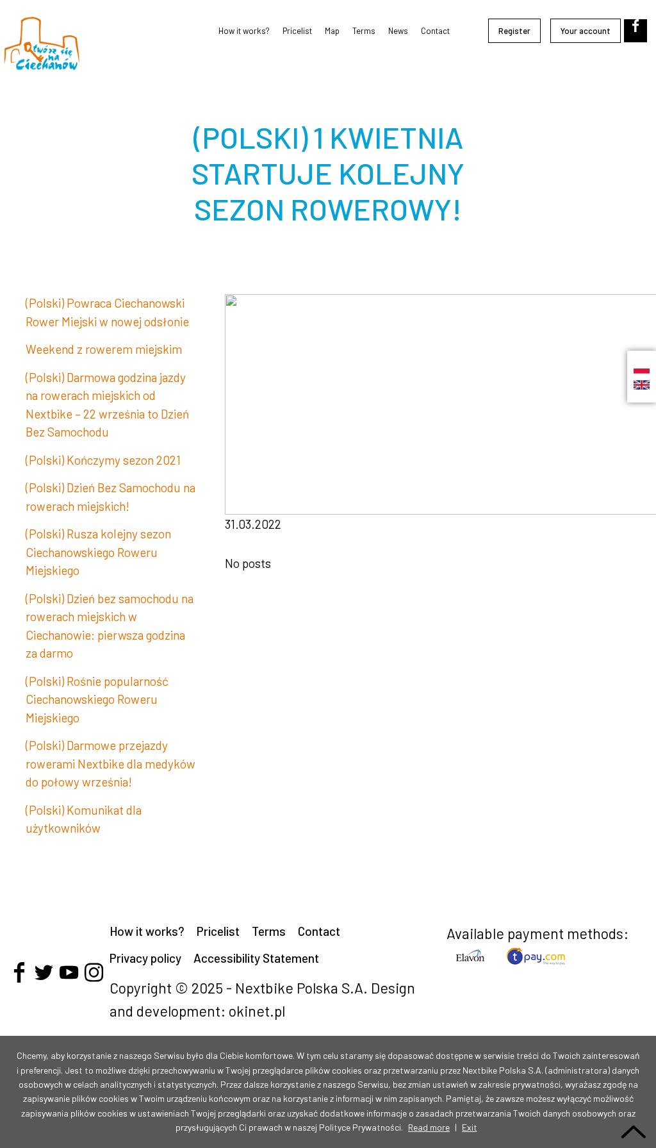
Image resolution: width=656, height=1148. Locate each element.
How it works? (244, 31)
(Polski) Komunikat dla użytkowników (84, 819)
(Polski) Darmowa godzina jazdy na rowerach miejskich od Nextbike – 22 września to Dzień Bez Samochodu (107, 405)
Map (332, 31)
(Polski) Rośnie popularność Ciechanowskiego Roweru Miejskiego (97, 699)
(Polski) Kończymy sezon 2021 (103, 460)
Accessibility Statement (256, 958)
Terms (363, 31)
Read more (429, 1127)
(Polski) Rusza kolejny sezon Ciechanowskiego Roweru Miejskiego (98, 552)
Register (514, 31)
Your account (586, 31)
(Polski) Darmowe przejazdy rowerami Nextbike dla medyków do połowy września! (110, 763)
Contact (435, 31)
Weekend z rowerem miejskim (104, 349)
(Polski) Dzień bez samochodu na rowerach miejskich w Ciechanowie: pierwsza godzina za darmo (109, 626)
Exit (469, 1127)
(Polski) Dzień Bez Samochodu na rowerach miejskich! (110, 496)
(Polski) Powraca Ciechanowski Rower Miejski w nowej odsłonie (107, 312)
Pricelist (297, 31)
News (398, 31)
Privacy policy (145, 958)
